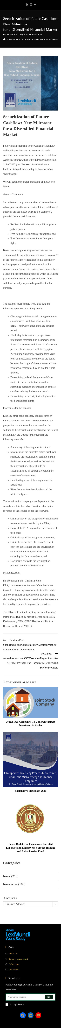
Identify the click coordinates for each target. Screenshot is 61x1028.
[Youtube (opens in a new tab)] (34, 4)
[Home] (4, 39)
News (6, 876)
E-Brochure (14, 964)
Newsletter (10, 884)
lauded (19, 616)
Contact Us (14, 969)
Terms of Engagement (18, 959)
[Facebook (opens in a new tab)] (27, 4)
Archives (10, 898)
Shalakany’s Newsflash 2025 (30, 790)
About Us (13, 953)
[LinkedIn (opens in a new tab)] (31, 4)
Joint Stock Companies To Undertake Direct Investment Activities (30, 723)
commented (15, 585)
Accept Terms (17, 1004)
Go (49, 997)
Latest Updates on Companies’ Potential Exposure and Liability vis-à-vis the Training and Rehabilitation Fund (30, 848)
